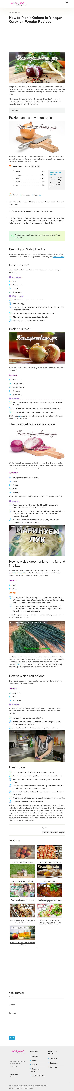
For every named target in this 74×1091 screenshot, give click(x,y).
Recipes (35, 1056)
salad (20, 416)
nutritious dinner (58, 256)
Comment (12, 1013)
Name (11, 996)
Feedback (53, 1063)
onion (18, 664)
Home (34, 1060)
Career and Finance (35, 1070)
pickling (45, 832)
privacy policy (14, 1074)
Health (34, 1064)
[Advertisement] (37, 37)
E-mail (12, 1004)
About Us (53, 1058)
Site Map (53, 1067)
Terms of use (14, 1077)
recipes (61, 832)
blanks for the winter (16, 573)
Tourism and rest (38, 1075)
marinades (53, 832)
